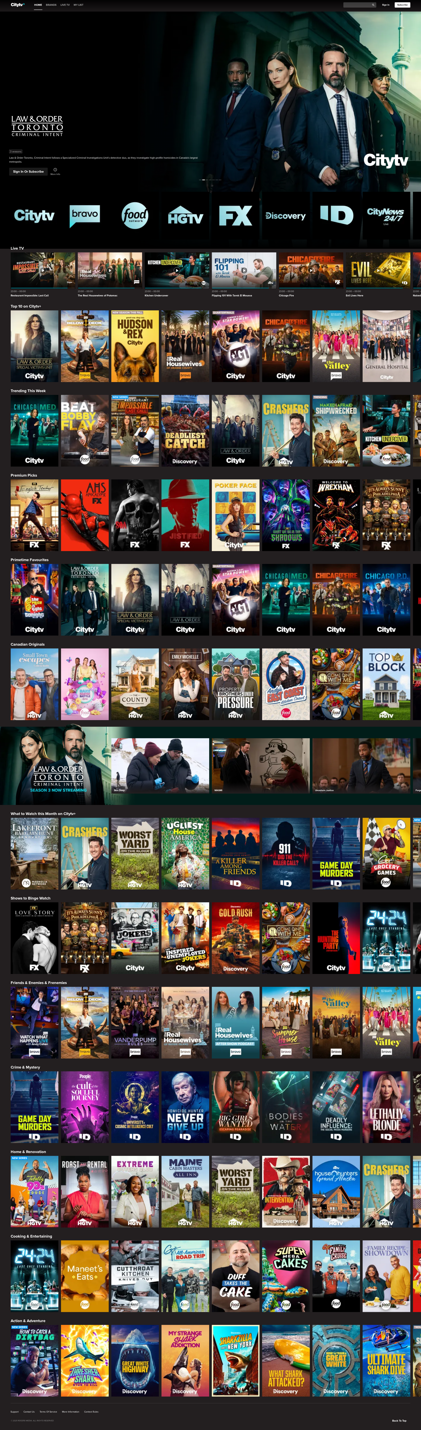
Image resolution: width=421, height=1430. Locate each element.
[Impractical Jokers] (135, 938)
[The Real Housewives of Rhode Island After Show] (236, 1022)
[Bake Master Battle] (85, 684)
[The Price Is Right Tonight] (34, 600)
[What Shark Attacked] (286, 1361)
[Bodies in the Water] (286, 1107)
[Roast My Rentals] (85, 1192)
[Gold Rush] (236, 938)
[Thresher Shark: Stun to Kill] (85, 1361)
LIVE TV (65, 5)
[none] (15, 1411)
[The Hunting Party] (336, 938)
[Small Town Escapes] (34, 684)
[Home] (18, 5)
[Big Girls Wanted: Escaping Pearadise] (236, 1107)
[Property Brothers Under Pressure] (236, 684)
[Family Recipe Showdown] (386, 1276)
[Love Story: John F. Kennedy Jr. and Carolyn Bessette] (34, 938)
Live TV (17, 248)
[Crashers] (286, 431)
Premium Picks (24, 475)
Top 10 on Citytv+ (26, 306)
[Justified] (185, 515)
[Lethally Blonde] (386, 1107)
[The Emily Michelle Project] (185, 684)
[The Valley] (336, 346)
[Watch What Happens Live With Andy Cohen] (34, 1022)
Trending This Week (28, 390)
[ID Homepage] (336, 216)
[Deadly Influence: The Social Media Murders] (336, 1107)
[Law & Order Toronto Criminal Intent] (85, 600)
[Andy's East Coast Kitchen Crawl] (286, 684)
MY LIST (78, 5)
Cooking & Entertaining (31, 1236)
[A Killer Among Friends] (236, 853)
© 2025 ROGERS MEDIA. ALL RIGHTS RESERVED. (32, 1421)
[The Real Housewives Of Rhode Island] (185, 1022)
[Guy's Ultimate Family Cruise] (336, 1276)
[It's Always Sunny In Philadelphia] (386, 515)
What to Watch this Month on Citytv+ (43, 813)
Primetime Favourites (30, 560)
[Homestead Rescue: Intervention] (286, 1192)
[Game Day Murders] (336, 853)
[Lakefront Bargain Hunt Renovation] (34, 853)
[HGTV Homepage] (185, 216)
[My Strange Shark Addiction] (185, 1361)
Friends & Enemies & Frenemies (39, 982)
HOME (38, 5)
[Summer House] (286, 1022)
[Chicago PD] (386, 600)
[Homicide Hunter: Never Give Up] (185, 1107)
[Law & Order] (236, 431)
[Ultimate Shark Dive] (386, 1361)
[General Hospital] (386, 346)
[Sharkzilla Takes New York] (236, 1361)
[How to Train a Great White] (336, 1361)
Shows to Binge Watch (30, 898)
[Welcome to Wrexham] (336, 515)
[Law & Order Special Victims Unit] (34, 346)
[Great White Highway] (135, 1361)
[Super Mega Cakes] (286, 1276)
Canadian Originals (28, 644)
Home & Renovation (28, 1151)
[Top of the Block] (386, 684)
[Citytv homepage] (34, 216)
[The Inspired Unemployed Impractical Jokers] (185, 938)
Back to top (399, 1420)
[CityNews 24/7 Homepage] (386, 216)
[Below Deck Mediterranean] (85, 346)
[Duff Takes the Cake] (236, 1276)
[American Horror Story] (85, 515)
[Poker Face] (236, 515)
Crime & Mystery (25, 1067)
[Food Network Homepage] (135, 216)
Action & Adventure (28, 1320)
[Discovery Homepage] (286, 216)
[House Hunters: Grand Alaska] (336, 1192)
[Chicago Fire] (286, 346)
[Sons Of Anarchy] (135, 515)
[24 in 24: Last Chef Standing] (386, 938)
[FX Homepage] (236, 216)
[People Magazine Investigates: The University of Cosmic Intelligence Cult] (135, 1107)
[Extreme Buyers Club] (135, 1192)
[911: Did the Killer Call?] (286, 853)
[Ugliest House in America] (185, 853)
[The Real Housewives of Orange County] (185, 346)
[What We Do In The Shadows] (286, 515)
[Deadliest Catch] (185, 431)
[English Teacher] (34, 515)
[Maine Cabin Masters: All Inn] (185, 1192)
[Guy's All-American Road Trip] (185, 1276)
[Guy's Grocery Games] (386, 853)
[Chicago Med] (34, 431)
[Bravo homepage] (85, 216)
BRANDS (51, 5)
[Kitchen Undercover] (386, 431)
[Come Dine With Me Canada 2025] (336, 684)
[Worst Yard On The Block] (135, 853)
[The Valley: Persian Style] (336, 1022)
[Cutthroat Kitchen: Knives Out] (135, 1276)
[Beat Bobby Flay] (85, 431)
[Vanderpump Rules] (135, 1022)
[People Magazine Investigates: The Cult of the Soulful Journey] (85, 1107)
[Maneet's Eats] (85, 1276)
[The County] (135, 684)
